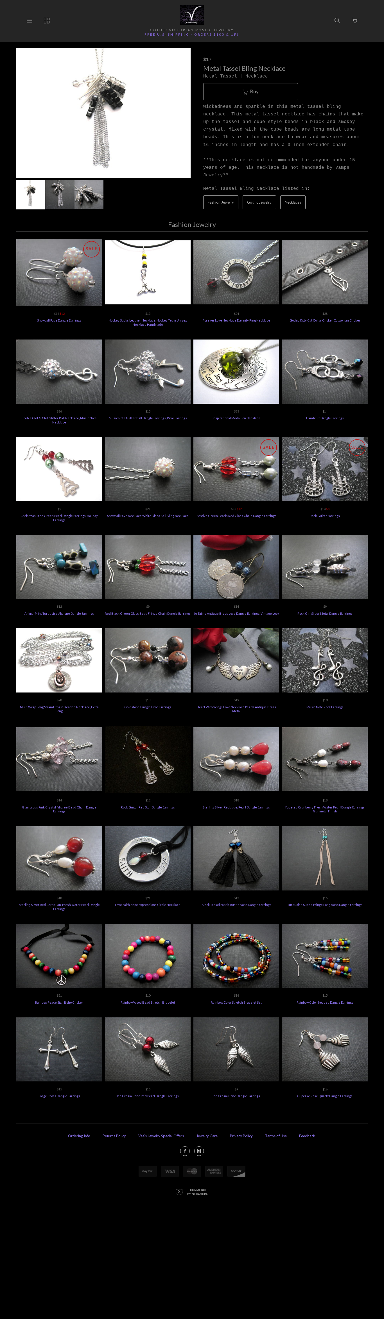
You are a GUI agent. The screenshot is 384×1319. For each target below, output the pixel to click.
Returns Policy (114, 1136)
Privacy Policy (241, 1136)
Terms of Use (276, 1136)
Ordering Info (79, 1136)
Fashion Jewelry (221, 202)
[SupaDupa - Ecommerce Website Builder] (179, 1192)
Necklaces (293, 202)
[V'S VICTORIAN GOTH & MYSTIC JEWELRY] (192, 15)
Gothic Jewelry (259, 202)
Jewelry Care (207, 1136)
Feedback (307, 1136)
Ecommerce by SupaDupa (197, 1191)
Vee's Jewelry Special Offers (161, 1136)
